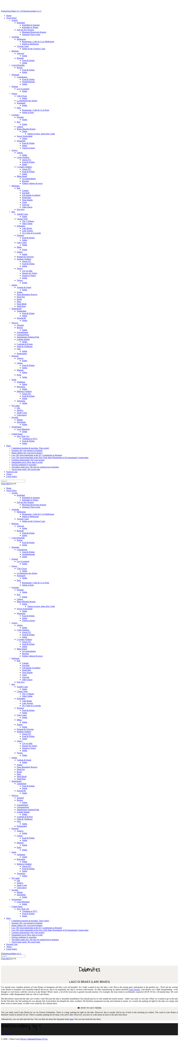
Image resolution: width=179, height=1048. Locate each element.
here (71, 1019)
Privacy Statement (28, 1039)
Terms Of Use (42, 1039)
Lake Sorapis (134, 989)
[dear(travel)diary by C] (11, 11)
